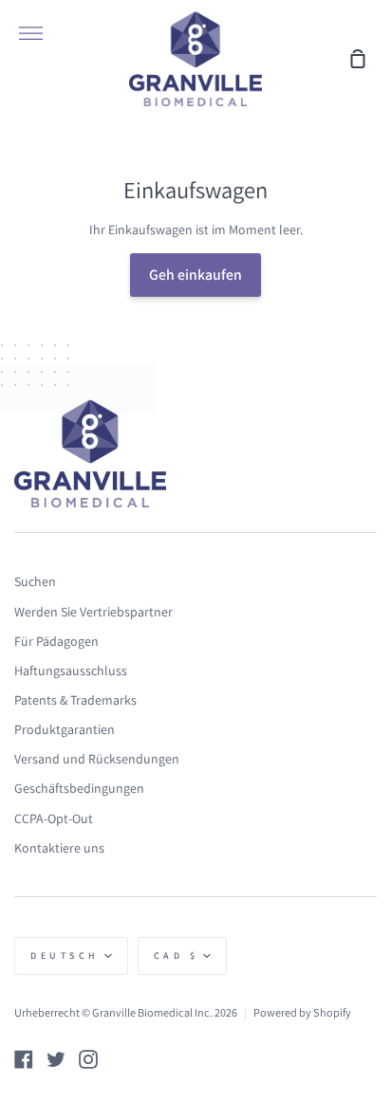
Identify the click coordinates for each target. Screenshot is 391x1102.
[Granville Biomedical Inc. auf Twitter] (56, 1059)
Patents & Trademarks (75, 699)
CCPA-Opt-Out (53, 818)
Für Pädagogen (56, 641)
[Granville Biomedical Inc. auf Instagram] (88, 1059)
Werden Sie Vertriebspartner (93, 611)
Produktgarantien (64, 729)
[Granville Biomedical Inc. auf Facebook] (23, 1059)
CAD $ (176, 955)
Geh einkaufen (195, 275)
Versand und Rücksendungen (96, 758)
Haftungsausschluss (70, 670)
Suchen (35, 581)
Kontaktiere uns (59, 847)
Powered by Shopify (302, 1012)
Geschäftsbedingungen (79, 788)
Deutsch (65, 955)
